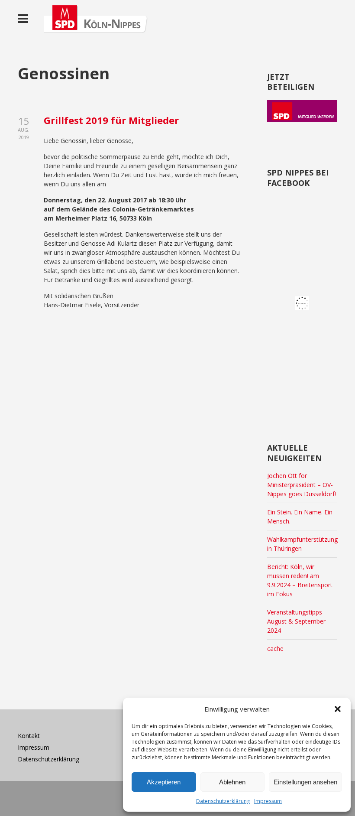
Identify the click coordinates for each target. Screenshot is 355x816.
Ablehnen (232, 782)
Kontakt (29, 735)
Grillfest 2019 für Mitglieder (111, 120)
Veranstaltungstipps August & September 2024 (296, 621)
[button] (337, 709)
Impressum (268, 801)
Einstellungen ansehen (305, 782)
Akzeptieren (164, 782)
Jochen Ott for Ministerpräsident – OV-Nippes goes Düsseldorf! (301, 484)
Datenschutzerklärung (223, 801)
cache (275, 648)
